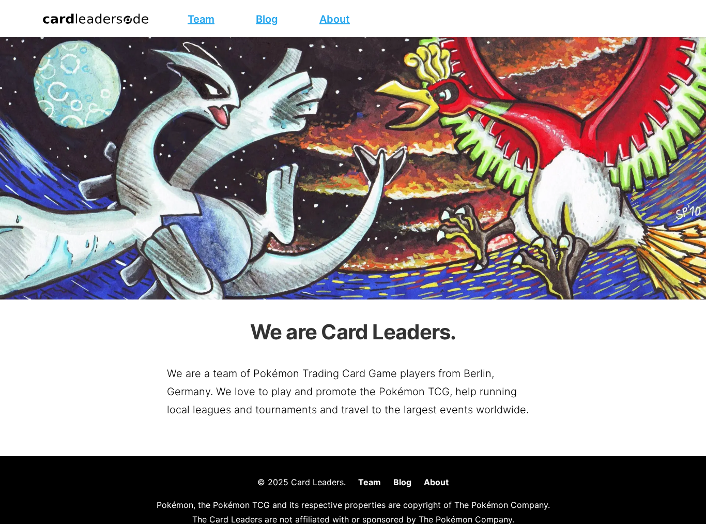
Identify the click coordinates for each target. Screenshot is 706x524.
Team (369, 482)
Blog (402, 482)
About (436, 482)
